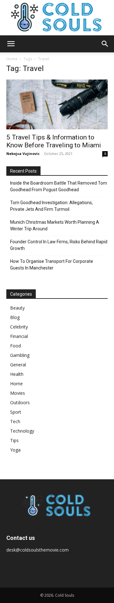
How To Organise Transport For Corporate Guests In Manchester (51, 264)
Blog (15, 317)
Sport (15, 412)
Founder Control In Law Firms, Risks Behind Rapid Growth (58, 245)
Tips (14, 440)
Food (15, 346)
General (18, 365)
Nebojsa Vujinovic (23, 153)
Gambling (19, 355)
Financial (19, 336)
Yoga (15, 450)
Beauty (17, 308)
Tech (15, 421)
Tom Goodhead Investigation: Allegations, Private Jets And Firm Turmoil (51, 206)
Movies (17, 393)
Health (16, 374)
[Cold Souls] (57, 17)
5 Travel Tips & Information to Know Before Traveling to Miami (53, 141)
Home (11, 59)
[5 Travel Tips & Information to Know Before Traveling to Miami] (57, 104)
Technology (22, 431)
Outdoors (20, 402)
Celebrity (19, 327)
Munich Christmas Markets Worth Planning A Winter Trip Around (54, 225)
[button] (11, 43)
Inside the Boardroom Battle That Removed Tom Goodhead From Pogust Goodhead (58, 186)
